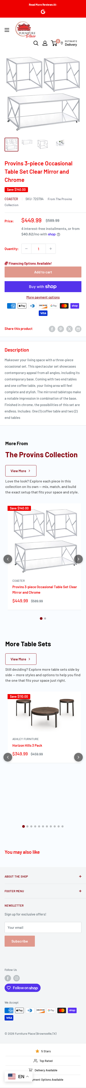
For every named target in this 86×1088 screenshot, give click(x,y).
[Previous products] (7, 559)
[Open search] (36, 43)
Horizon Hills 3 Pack (27, 745)
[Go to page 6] (43, 826)
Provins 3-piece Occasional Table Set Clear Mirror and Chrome (44, 589)
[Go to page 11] (62, 826)
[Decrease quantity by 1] (26, 248)
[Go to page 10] (59, 826)
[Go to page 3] (31, 826)
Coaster (12, 199)
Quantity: (12, 249)
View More (18, 471)
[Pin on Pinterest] (61, 328)
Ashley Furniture (25, 739)
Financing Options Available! (30, 263)
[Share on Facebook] (52, 328)
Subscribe (19, 941)
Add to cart (43, 272)
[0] (54, 43)
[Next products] (78, 559)
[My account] (45, 43)
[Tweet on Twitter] (69, 328)
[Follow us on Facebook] (8, 978)
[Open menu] (7, 30)
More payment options (43, 297)
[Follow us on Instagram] (16, 978)
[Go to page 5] (39, 826)
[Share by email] (78, 328)
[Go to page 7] (47, 826)
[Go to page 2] (45, 618)
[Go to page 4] (35, 826)
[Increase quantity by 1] (50, 248)
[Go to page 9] (55, 826)
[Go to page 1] (41, 618)
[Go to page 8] (51, 826)
